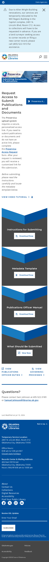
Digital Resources (10, 493)
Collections (7, 490)
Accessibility (8, 496)
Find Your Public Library (14, 499)
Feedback (28, 551)
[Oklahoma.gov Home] (3, 2)
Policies (27, 545)
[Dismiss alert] (44, 10)
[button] (36, 101)
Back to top (41, 424)
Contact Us (7, 486)
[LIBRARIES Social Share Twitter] (10, 503)
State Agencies (41, 2)
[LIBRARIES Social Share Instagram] (16, 503)
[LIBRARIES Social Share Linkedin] (22, 503)
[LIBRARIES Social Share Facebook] (4, 503)
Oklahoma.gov (7, 545)
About (5, 483)
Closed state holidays (11, 453)
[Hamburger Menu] (45, 57)
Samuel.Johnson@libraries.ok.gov (21, 400)
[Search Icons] (40, 56)
